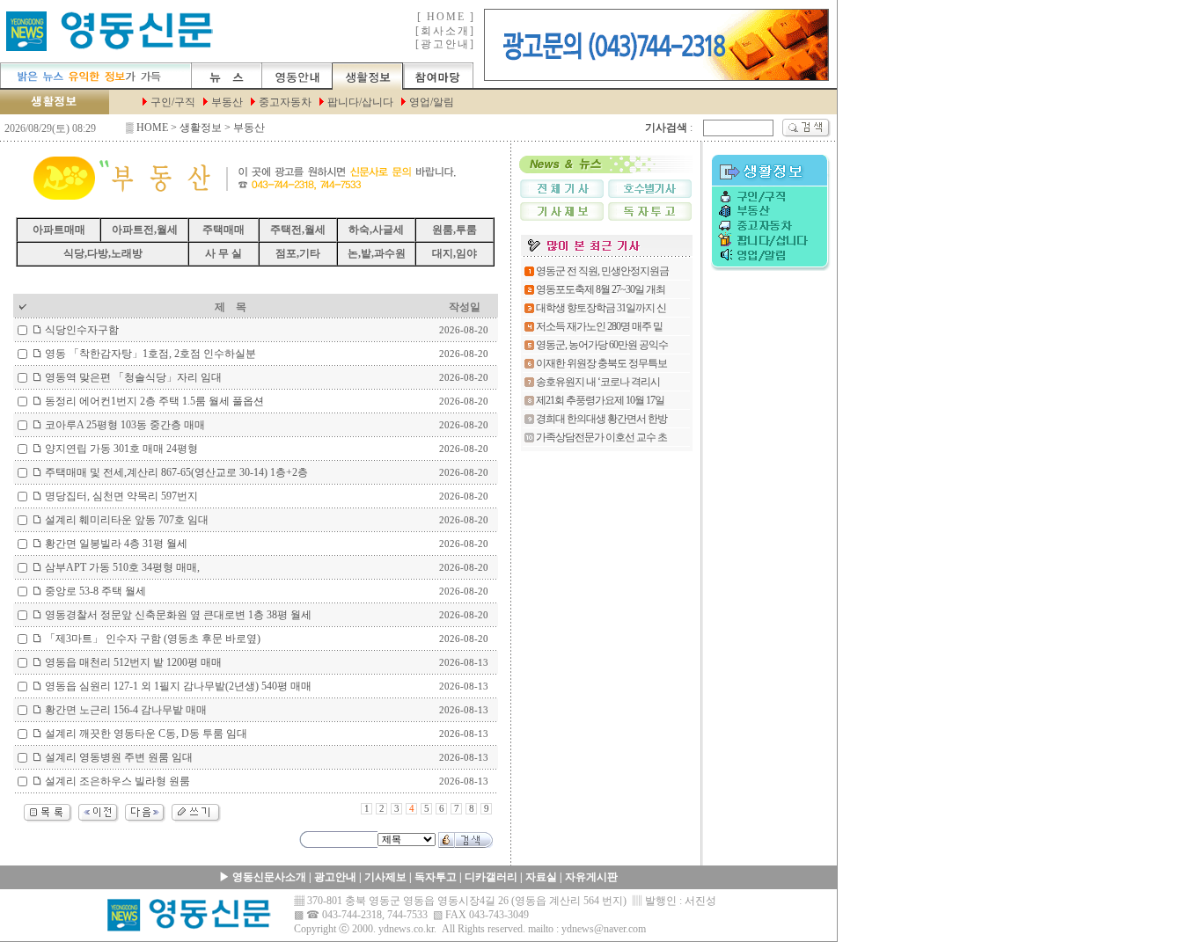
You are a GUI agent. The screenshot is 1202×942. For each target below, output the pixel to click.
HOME (152, 127)
